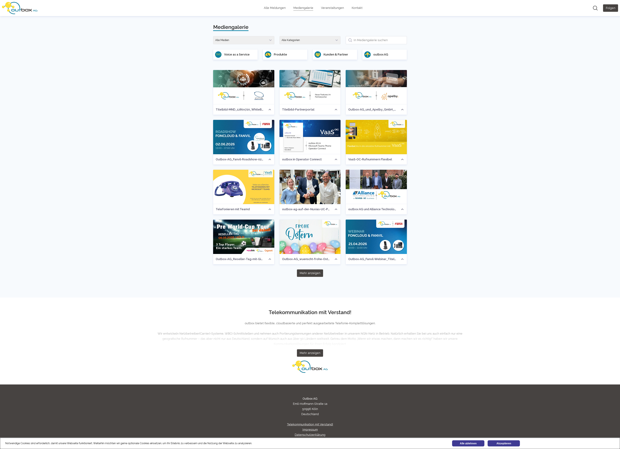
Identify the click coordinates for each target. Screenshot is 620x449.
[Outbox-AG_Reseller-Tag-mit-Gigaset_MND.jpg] (243, 237)
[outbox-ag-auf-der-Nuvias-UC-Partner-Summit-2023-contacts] (310, 187)
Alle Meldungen (275, 8)
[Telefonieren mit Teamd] (243, 187)
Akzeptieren (503, 443)
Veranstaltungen (332, 8)
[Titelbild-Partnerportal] (310, 87)
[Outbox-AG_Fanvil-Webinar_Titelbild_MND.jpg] (376, 237)
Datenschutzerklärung (310, 434)
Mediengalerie (303, 8)
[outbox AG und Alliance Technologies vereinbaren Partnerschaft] (376, 187)
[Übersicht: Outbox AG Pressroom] (19, 8)
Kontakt (357, 8)
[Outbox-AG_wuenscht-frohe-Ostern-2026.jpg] (310, 237)
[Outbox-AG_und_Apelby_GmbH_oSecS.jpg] (376, 87)
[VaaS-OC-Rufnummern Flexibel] (376, 137)
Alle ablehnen (468, 443)
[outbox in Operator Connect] (310, 137)
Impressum (310, 429)
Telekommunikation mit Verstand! (310, 424)
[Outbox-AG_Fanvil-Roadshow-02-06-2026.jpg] (243, 137)
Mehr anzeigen (310, 273)
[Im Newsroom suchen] (595, 8)
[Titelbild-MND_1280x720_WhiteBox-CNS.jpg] (243, 87)
